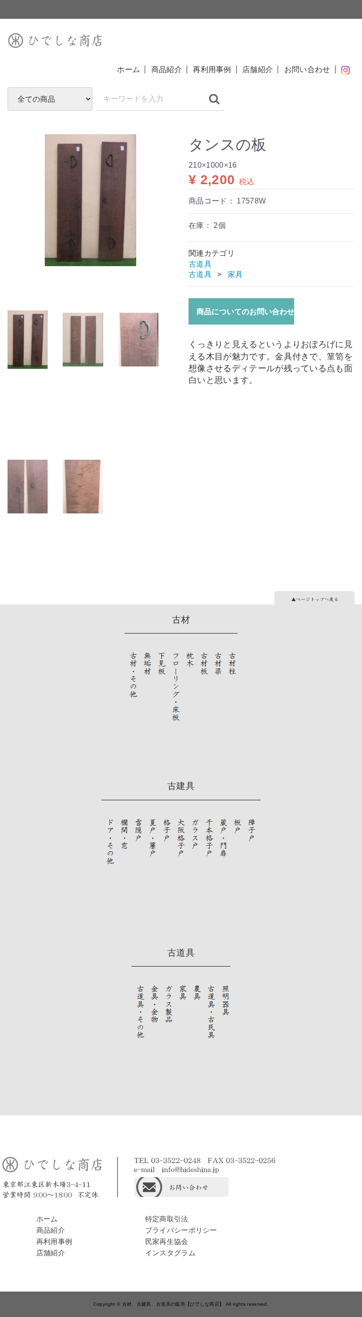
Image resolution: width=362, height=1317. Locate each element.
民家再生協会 (167, 1241)
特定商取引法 (167, 1219)
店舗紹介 (257, 69)
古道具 (200, 264)
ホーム (128, 69)
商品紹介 (166, 69)
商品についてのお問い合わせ (245, 312)
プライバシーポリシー (181, 1230)
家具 (235, 274)
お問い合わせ (307, 69)
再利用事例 (212, 69)
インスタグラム (170, 1253)
